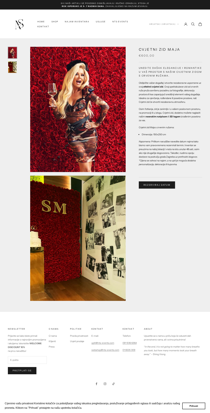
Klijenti (52, 341)
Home (41, 21)
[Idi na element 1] (12, 53)
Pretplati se (22, 370)
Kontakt (43, 26)
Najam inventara (77, 21)
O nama (53, 335)
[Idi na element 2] (12, 67)
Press (52, 346)
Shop (55, 21)
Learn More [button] (89, 407)
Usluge (101, 21)
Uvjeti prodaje (77, 341)
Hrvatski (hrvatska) (162, 24)
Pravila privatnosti (79, 335)
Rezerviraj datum (157, 185)
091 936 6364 (130, 342)
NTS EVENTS (120, 21)
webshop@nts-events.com (105, 349)
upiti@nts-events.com (102, 342)
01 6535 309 (129, 349)
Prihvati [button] (193, 406)
